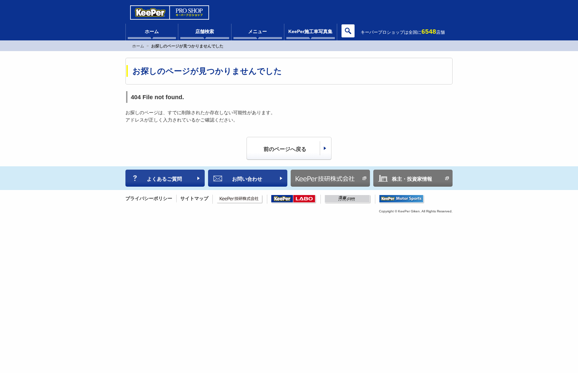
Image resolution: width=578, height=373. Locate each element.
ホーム (152, 31)
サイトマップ (194, 198)
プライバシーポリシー (148, 198)
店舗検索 (204, 31)
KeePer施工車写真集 (310, 31)
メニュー (257, 31)
